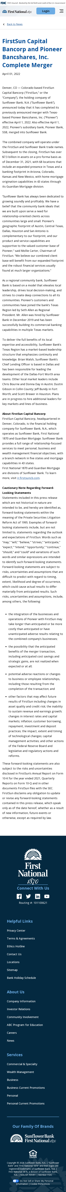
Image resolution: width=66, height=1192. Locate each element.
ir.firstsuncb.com (28, 478)
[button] (45, 11)
